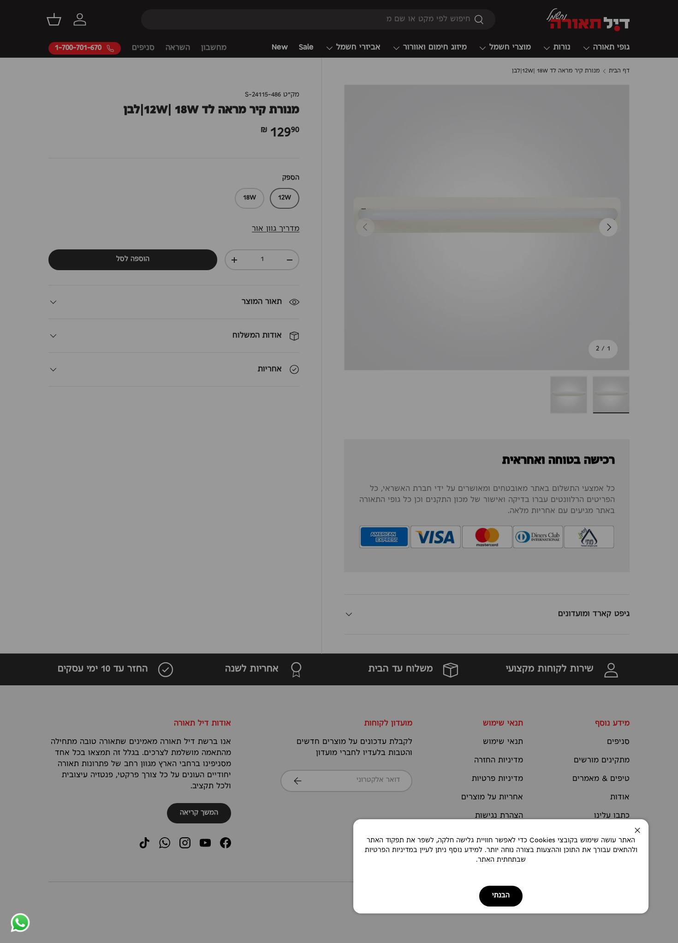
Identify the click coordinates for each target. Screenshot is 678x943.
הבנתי (501, 895)
